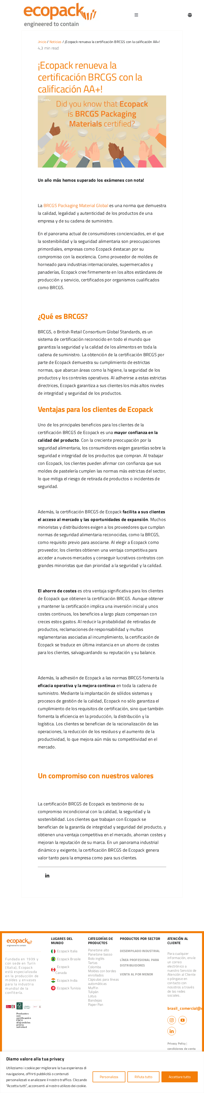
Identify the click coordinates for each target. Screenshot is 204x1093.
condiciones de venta (181, 1048)
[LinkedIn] (47, 875)
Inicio (42, 41)
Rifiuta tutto (143, 1076)
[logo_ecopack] (19, 939)
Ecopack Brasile (68, 959)
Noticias (56, 41)
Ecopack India (66, 980)
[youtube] (182, 1020)
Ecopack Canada (62, 969)
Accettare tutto (180, 1076)
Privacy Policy (176, 1043)
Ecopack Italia (66, 951)
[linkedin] (171, 1031)
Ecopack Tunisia (68, 988)
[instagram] (171, 1020)
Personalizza (109, 1076)
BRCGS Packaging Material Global (76, 205)
